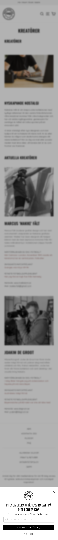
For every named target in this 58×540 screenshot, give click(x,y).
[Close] (54, 492)
